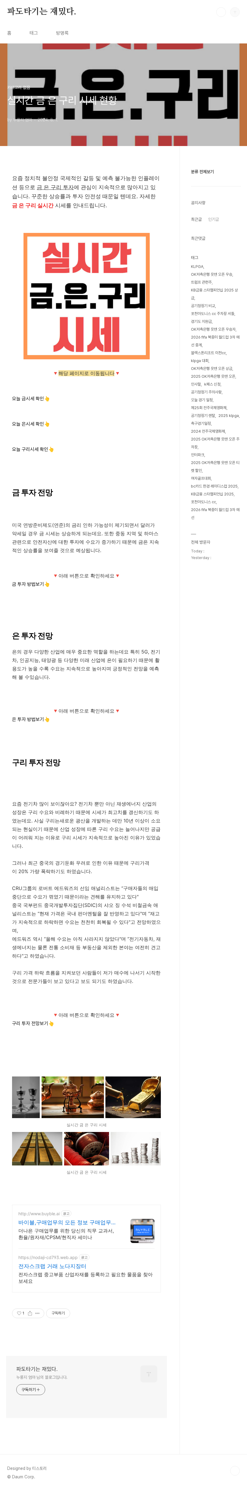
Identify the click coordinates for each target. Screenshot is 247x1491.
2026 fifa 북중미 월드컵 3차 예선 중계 (215, 341)
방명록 (62, 33)
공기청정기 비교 (203, 306)
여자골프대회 (201, 478)
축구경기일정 (201, 423)
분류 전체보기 (202, 171)
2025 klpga (228, 415)
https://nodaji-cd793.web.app (48, 1257)
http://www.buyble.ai (39, 1213)
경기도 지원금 (201, 321)
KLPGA (197, 266)
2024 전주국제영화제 (208, 431)
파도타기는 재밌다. (41, 12)
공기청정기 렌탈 (203, 415)
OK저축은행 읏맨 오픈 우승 (211, 274)
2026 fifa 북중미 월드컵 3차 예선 (215, 513)
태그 (34, 33)
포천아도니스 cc (203, 502)
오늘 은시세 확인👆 (31, 424)
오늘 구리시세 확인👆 (33, 449)
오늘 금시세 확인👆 (31, 399)
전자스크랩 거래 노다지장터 (52, 1266)
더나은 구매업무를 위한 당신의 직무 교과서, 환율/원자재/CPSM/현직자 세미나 (66, 1234)
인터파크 (197, 455)
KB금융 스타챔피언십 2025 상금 (214, 294)
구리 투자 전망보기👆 (33, 1023)
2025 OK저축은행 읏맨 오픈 (213, 376)
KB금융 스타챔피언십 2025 (212, 494)
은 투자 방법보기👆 (31, 719)
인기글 (213, 219)
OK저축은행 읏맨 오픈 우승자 (213, 329)
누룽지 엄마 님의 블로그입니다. (41, 1377)
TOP (235, 1471)
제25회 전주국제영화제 (209, 407)
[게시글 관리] (37, 1313)
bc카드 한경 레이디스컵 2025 (214, 486)
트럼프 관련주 (201, 282)
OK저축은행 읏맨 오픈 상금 (211, 368)
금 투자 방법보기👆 (31, 584)
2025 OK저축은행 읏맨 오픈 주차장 (215, 443)
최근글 (196, 219)
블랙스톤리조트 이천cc (208, 353)
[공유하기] (30, 1313)
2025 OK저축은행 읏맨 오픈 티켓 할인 (215, 466)
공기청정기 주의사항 (206, 392)
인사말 (196, 384)
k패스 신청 (212, 384)
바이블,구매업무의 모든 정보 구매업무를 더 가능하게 (67, 1222)
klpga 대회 (199, 360)
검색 (221, 12)
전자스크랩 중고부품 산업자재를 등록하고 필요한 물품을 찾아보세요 (85, 1277)
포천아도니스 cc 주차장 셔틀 (212, 313)
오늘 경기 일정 (202, 400)
